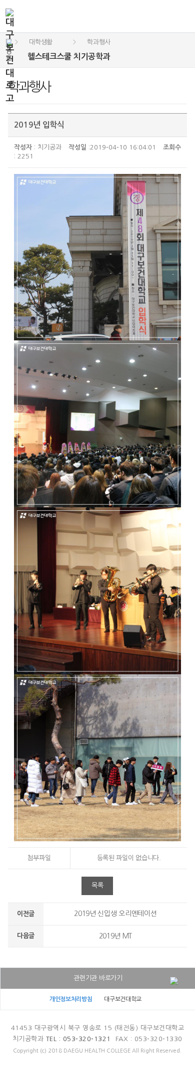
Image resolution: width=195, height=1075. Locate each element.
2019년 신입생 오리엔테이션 (115, 913)
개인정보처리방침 (71, 999)
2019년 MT (115, 935)
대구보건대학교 (123, 999)
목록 (97, 885)
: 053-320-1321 (78, 1039)
